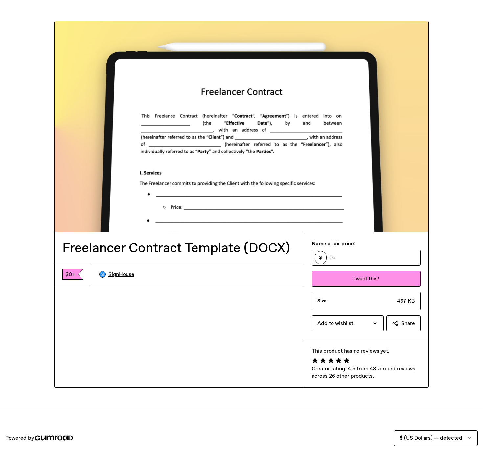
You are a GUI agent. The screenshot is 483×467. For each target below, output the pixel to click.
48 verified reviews (392, 368)
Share (408, 323)
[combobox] (348, 323)
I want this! (366, 278)
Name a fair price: (333, 243)
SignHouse (121, 274)
